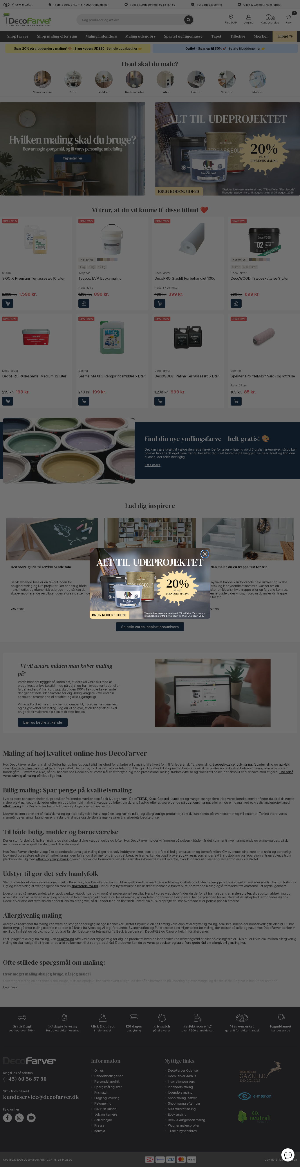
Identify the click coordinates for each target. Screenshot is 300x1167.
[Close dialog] (205, 554)
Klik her (150, 583)
